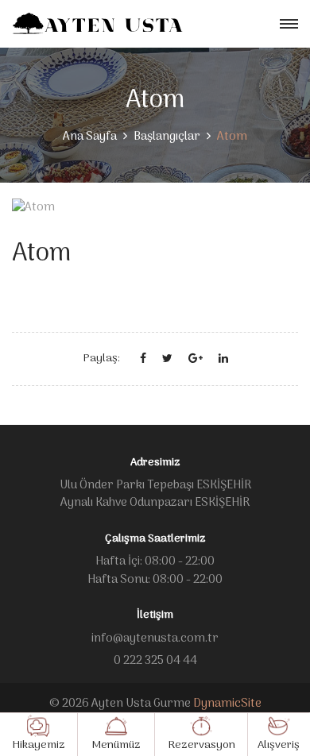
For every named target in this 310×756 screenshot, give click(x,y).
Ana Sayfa (90, 136)
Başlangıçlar (167, 136)
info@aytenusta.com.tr (155, 638)
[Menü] (289, 24)
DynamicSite (227, 703)
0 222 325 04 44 (155, 660)
